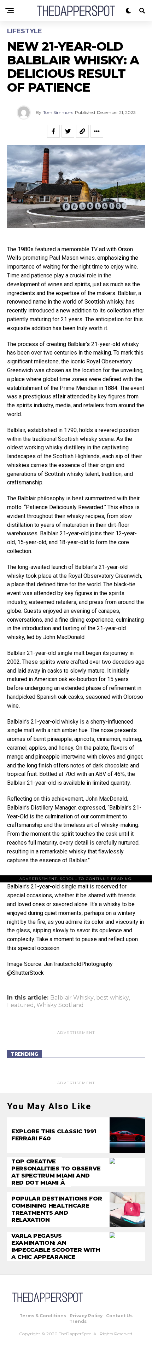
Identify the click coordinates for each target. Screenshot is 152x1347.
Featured (20, 1005)
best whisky (112, 998)
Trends (78, 1321)
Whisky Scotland (60, 1005)
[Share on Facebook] (53, 131)
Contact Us (119, 1315)
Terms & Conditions (42, 1315)
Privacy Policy (86, 1315)
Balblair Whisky (72, 998)
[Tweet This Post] (68, 131)
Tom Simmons (58, 112)
